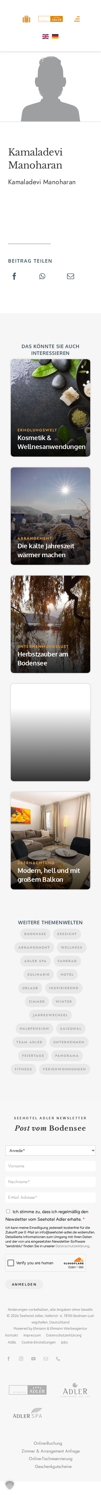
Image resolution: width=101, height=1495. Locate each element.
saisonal (71, 1028)
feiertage (33, 1055)
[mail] (46, 1359)
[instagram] (21, 1359)
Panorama (67, 1055)
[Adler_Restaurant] (75, 1384)
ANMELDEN (24, 1284)
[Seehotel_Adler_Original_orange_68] (28, 1387)
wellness (72, 947)
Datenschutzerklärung (72, 1246)
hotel (67, 974)
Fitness (23, 1069)
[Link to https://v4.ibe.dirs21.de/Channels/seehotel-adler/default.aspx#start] (26, 19)
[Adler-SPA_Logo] (28, 1410)
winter (64, 1001)
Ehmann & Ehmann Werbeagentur (60, 1328)
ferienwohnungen (64, 1069)
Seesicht (67, 934)
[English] (45, 36)
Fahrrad (67, 961)
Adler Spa (35, 961)
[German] (55, 36)
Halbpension (34, 1028)
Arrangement (34, 947)
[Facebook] (14, 276)
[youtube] (33, 1359)
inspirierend (64, 988)
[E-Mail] (70, 276)
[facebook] (8, 1359)
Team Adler (29, 1042)
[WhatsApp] (42, 276)
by (30, 1328)
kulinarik (38, 974)
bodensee (35, 934)
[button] (9, 1485)
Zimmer (37, 1001)
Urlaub (30, 988)
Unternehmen (69, 1042)
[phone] (58, 1359)
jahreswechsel (50, 1015)
